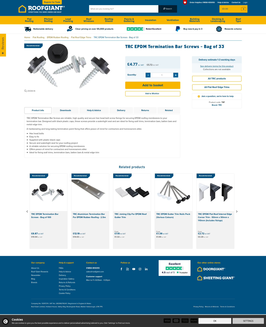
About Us (35, 268)
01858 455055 (93, 268)
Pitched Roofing (48, 20)
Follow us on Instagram (140, 269)
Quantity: (131, 74)
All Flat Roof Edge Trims (216, 87)
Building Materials (194, 20)
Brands (34, 282)
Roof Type (238, 20)
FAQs (61, 268)
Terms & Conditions (67, 289)
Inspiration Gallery (66, 279)
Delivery (121, 110)
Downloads (65, 110)
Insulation (150, 20)
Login (245, 2)
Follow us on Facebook (121, 269)
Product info (38, 110)
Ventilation (173, 20)
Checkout (241, 9)
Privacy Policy (65, 286)
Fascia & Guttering (129, 20)
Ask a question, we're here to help (218, 96)
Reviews (2, 43)
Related (169, 110)
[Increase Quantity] (175, 75)
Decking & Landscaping (218, 20)
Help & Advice (94, 110)
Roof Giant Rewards (39, 271)
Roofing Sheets (109, 20)
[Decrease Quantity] (148, 75)
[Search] (167, 9)
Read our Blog (127, 269)
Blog (33, 279)
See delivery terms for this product (216, 66)
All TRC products (217, 78)
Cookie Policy (64, 293)
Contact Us (236, 2)
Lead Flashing (68, 20)
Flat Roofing (29, 20)
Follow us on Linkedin (146, 269)
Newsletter (35, 275)
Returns (145, 110)
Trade (52, 2)
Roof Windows (89, 20)
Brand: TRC (217, 105)
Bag (227, 9)
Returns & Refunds (67, 282)
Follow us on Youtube (133, 269)
